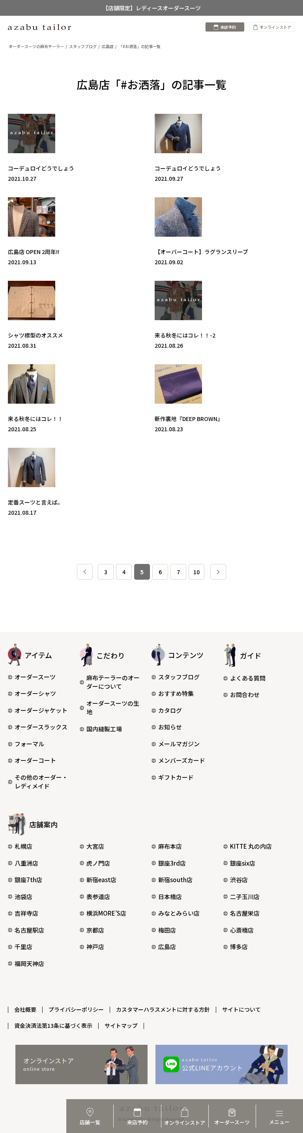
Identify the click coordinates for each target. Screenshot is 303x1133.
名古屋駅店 (29, 930)
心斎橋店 (242, 930)
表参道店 (98, 896)
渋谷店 (239, 879)
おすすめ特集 (176, 693)
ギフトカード (176, 777)
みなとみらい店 (179, 913)
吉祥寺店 (26, 913)
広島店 (167, 946)
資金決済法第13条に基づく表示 (53, 1025)
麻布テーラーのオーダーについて (113, 682)
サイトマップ (121, 1025)
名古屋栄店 (245, 913)
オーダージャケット (41, 710)
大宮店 (95, 846)
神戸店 (95, 946)
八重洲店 (26, 863)
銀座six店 (242, 863)
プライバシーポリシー (76, 1009)
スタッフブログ (179, 677)
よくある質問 (248, 678)
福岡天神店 (29, 963)
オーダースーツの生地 (112, 707)
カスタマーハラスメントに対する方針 (163, 1009)
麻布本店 (170, 846)
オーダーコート (35, 760)
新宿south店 (175, 879)
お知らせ (170, 727)
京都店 (95, 930)
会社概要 (25, 1009)
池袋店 (23, 896)
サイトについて (241, 1009)
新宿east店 (101, 879)
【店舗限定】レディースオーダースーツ (152, 8)
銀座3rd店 (172, 863)
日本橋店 (170, 896)
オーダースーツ (35, 677)
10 (196, 572)
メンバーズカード (181, 760)
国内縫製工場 (104, 729)
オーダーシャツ (35, 693)
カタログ (170, 710)
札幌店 (23, 846)
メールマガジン (179, 744)
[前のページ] (85, 572)
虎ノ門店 (98, 863)
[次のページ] (218, 572)
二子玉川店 (245, 896)
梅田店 (167, 930)
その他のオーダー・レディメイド (41, 781)
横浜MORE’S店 (106, 913)
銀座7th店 (28, 879)
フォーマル (29, 744)
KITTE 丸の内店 (251, 846)
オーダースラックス (41, 727)
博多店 (239, 946)
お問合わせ (245, 694)
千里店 (23, 946)
